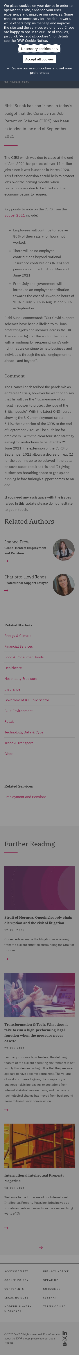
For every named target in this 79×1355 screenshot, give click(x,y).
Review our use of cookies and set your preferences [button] (41, 70)
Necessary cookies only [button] (39, 48)
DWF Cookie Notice (32, 40)
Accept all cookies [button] (39, 59)
